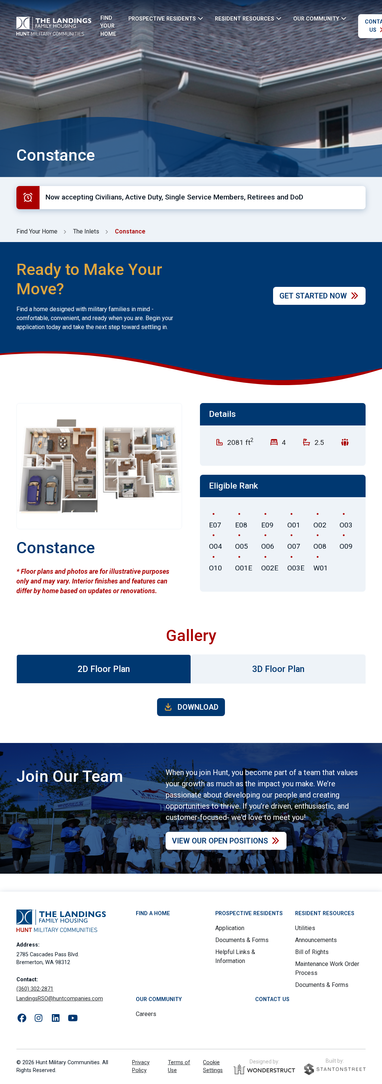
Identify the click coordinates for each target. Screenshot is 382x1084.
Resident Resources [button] (244, 18)
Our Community (159, 999)
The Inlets (86, 231)
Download (197, 707)
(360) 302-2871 (34, 989)
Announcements (316, 940)
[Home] (53, 26)
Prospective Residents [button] (162, 18)
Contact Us (272, 999)
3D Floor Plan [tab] (278, 669)
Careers (146, 1014)
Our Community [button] (316, 18)
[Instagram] (38, 1018)
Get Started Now (313, 295)
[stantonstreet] (335, 1069)
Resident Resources (324, 913)
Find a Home (153, 913)
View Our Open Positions (220, 840)
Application (229, 928)
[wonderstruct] (264, 1069)
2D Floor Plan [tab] (104, 669)
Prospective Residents (249, 913)
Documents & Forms (242, 940)
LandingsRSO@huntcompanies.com (59, 998)
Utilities (305, 928)
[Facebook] (21, 1018)
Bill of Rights (312, 952)
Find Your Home (108, 26)
